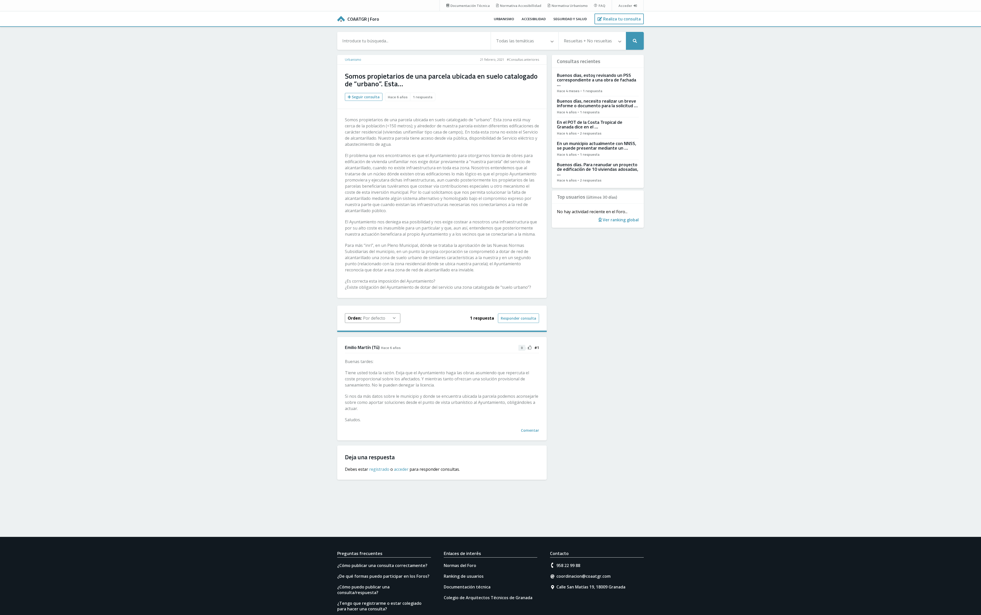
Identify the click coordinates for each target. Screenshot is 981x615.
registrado (379, 469)
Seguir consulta (365, 96)
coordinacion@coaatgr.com (583, 576)
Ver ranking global (620, 220)
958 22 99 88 (568, 565)
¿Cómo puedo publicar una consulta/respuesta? (363, 589)
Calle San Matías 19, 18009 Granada (590, 587)
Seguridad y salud (570, 19)
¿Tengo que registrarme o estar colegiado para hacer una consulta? (379, 606)
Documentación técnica (467, 587)
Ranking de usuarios (464, 576)
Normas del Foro (460, 565)
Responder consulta (518, 318)
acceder (401, 469)
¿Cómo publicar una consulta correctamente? (382, 565)
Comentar (530, 430)
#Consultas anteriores (523, 59)
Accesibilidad (534, 19)
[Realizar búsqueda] (635, 41)
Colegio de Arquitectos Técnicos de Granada (488, 597)
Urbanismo (504, 19)
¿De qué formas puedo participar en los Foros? (383, 576)
